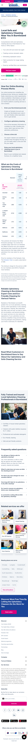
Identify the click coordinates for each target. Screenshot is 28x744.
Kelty (13, 569)
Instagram (23, 710)
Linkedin (14, 715)
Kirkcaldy (4, 565)
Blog (2, 650)
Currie (14, 585)
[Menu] (2, 5)
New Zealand (20, 733)
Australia (12, 733)
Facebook (5, 710)
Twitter (9, 710)
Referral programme (6, 641)
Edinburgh (20, 569)
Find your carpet (11, 70)
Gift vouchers (4, 635)
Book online (9, 612)
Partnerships (4, 647)
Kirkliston (4, 577)
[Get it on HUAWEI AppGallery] (23, 721)
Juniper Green (6, 585)
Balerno (12, 577)
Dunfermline (18, 573)
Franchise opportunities (7, 644)
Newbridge (15, 581)
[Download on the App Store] (5, 721)
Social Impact (4, 638)
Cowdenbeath (21, 565)
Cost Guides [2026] (6, 624)
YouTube (18, 710)
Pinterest (14, 710)
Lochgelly (12, 565)
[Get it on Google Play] (14, 721)
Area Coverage (5, 652)
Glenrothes (20, 577)
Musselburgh (5, 581)
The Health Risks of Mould (7, 627)
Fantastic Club (8, 260)
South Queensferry (7, 573)
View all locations (8, 590)
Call (25, 5)
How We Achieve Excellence (8, 629)
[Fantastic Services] (14, 5)
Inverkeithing (5, 569)
